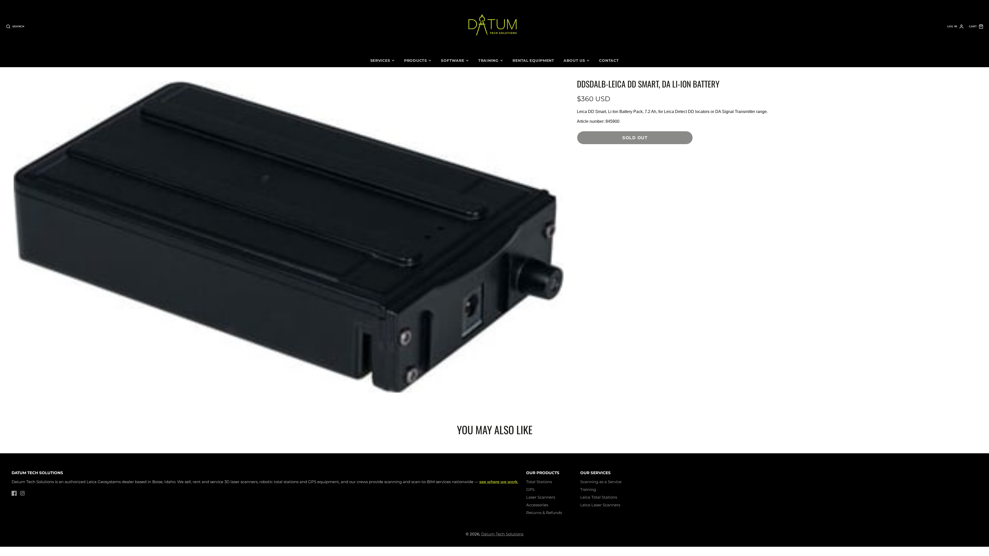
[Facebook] (14, 493)
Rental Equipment (533, 60)
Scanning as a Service (600, 481)
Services (380, 60)
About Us (574, 60)
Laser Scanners (540, 497)
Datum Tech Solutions (502, 534)
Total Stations (539, 481)
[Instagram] (22, 493)
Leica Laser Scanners (600, 504)
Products (415, 60)
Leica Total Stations (598, 497)
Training (488, 60)
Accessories (537, 504)
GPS (530, 489)
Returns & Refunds (544, 512)
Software (452, 60)
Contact (609, 60)
